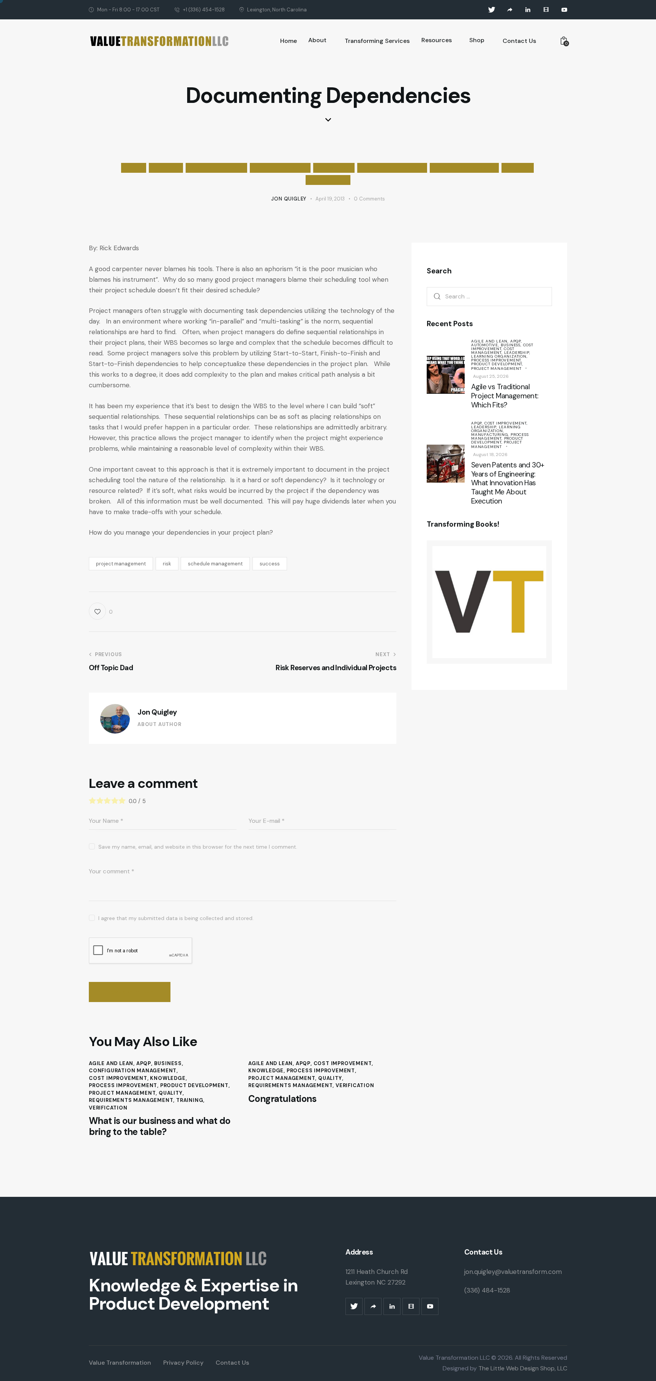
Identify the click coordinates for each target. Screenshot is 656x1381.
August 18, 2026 (490, 454)
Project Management (464, 167)
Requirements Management (131, 1100)
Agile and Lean (111, 1063)
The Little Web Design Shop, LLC (522, 1368)
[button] (101, 611)
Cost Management (280, 167)
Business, (512, 344)
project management (121, 563)
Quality (518, 167)
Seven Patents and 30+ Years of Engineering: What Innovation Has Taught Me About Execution (507, 483)
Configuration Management (133, 1070)
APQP (133, 167)
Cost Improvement (216, 167)
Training (189, 1100)
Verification (328, 180)
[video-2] (546, 10)
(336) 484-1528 (487, 1290)
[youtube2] (564, 10)
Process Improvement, (496, 360)
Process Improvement (392, 167)
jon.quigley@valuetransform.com (513, 1271)
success (270, 563)
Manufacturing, (491, 434)
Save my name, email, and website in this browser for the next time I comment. (197, 846)
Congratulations (282, 1099)
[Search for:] (489, 296)
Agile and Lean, (490, 341)
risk (167, 563)
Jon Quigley (157, 712)
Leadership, (517, 352)
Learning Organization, (499, 356)
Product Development (194, 1085)
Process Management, (500, 436)
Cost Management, (492, 350)
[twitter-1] (491, 10)
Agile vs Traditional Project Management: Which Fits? (505, 395)
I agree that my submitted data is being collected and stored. (176, 918)
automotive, (486, 344)
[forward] (510, 10)
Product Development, (497, 363)
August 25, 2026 (491, 376)
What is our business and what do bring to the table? (159, 1127)
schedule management (215, 563)
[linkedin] (528, 10)
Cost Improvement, (502, 346)
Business (166, 167)
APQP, (516, 341)
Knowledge (333, 167)
